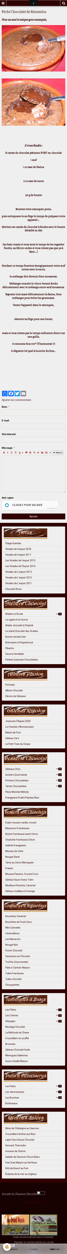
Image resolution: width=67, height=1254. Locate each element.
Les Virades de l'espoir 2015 (20, 560)
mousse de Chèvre (15, 1151)
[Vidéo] (46, 452)
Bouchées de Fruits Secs (18, 922)
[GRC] (15, 1219)
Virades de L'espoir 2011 (18, 583)
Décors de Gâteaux (15, 696)
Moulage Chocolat (15, 1026)
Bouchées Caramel (15, 916)
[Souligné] (12, 452)
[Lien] (34, 452)
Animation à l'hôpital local (19, 642)
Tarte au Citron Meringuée (19, 862)
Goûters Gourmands (32, 774)
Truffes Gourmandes (16, 962)
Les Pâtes (32, 1009)
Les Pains (32, 1086)
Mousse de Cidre (14, 851)
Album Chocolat (14, 690)
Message (7, 448)
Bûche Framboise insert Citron (21, 834)
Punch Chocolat (13, 950)
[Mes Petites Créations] (43, 1230)
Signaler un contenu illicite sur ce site (34, 1242)
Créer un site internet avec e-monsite (33, 1237)
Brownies (10, 1044)
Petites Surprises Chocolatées (21, 659)
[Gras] (4, 452)
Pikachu (9, 648)
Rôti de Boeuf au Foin (16, 1168)
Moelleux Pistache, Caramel (20, 885)
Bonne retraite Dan (15, 636)
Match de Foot (13, 732)
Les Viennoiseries (32, 1092)
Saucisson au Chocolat (17, 956)
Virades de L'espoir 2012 (18, 577)
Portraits (10, 684)
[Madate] (33, 1249)
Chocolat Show (13, 589)
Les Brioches (32, 1097)
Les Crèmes (32, 1015)
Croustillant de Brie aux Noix (20, 1134)
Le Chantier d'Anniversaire (19, 726)
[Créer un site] (12, 1249)
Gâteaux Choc (32, 769)
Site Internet (9, 434)
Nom (4, 406)
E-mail (5, 420)
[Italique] (8, 452)
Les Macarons (12, 939)
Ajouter (34, 516)
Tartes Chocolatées (32, 786)
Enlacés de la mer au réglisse (21, 1174)
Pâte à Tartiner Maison (17, 967)
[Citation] (26, 452)
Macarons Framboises (17, 828)
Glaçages (32, 1021)
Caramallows (12, 933)
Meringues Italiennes (16, 1055)
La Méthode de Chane (17, 1032)
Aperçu (59, 452)
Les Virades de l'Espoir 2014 (20, 566)
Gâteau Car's (12, 738)
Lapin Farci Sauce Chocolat (19, 1139)
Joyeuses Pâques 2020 (18, 721)
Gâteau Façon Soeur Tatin (19, 879)
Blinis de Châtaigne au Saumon (22, 1128)
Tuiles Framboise (14, 973)
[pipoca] (3, 1209)
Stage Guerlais (13, 543)
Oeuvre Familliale (14, 654)
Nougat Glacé (12, 856)
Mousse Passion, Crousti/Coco (21, 874)
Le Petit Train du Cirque (17, 744)
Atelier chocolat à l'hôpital (19, 625)
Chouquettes (12, 984)
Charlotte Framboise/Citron (20, 839)
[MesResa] (54, 1249)
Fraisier (9, 868)
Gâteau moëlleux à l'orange (20, 891)
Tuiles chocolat (13, 979)
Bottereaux (11, 1103)
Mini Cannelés (12, 927)
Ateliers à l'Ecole (32, 614)
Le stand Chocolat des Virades (21, 631)
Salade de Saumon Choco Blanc (22, 1156)
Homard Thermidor (15, 1145)
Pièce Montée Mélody (17, 792)
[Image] (42, 452)
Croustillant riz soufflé (17, 1038)
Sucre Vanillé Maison (16, 1061)
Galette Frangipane (15, 845)
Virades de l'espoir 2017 (18, 554)
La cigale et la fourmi (16, 619)
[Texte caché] (38, 452)
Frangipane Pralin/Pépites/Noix (22, 797)
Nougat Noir (11, 944)
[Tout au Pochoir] (15, 1230)
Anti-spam (8, 497)
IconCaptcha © (52, 508)
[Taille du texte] (16, 452)
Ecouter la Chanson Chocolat (19, 1194)
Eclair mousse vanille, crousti (20, 822)
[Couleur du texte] (21, 452)
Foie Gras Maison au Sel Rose (21, 1162)
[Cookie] (7, 1247)
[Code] (50, 452)
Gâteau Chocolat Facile (17, 1049)
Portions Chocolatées (33, 780)
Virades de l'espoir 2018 (18, 549)
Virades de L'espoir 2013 (18, 571)
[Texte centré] (30, 452)
